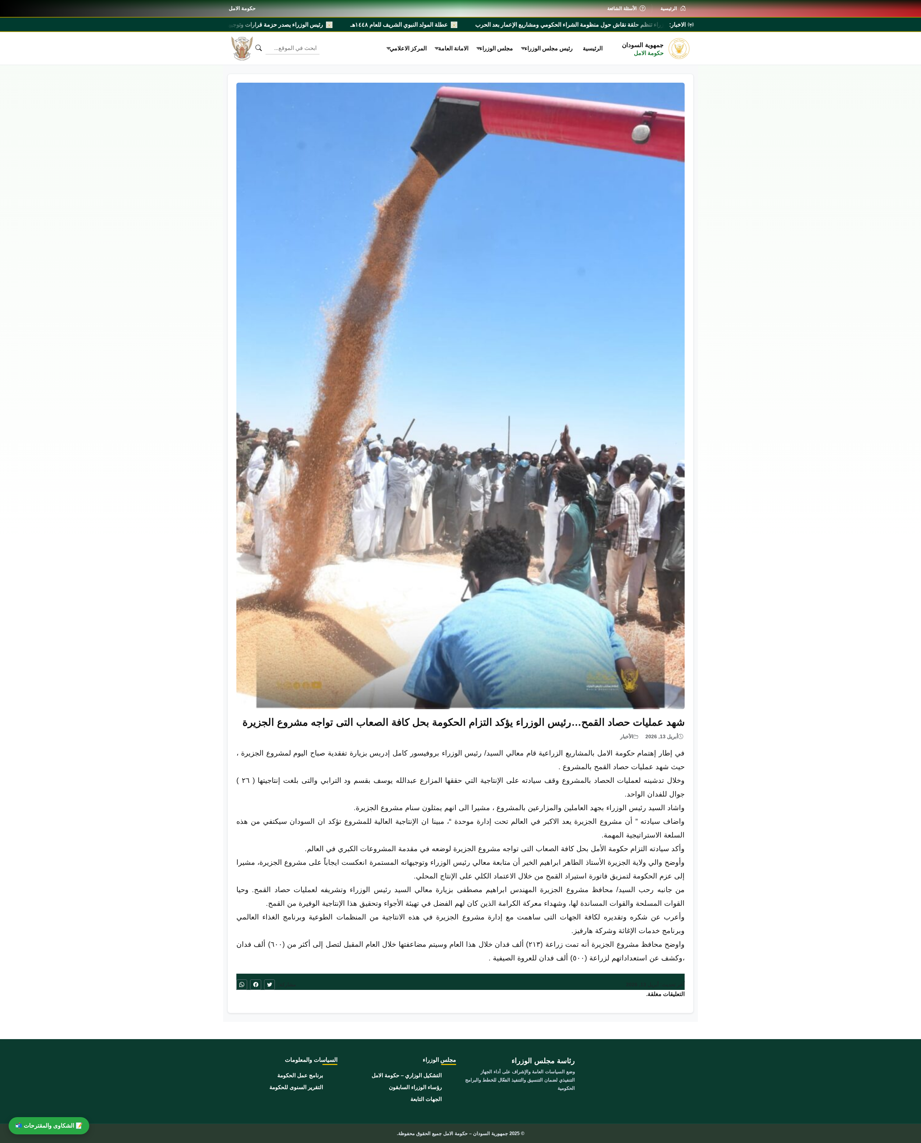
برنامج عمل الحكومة (300, 1075)
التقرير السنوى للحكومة (296, 1087)
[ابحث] (258, 48)
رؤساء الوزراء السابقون (415, 1087)
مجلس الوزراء (496, 48)
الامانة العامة (453, 48)
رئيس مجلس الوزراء (549, 48)
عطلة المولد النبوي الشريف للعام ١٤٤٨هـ (527, 25)
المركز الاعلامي (408, 48)
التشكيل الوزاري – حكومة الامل (407, 1075)
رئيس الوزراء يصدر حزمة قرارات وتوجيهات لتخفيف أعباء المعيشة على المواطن (358, 25)
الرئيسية (593, 48)
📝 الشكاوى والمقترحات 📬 (49, 1126)
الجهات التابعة (426, 1099)
